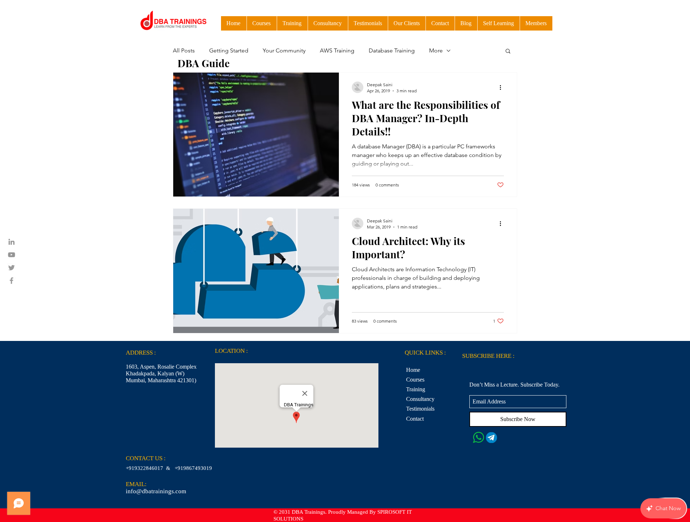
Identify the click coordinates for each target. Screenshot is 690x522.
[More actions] (502, 87)
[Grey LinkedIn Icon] (11, 241)
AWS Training (337, 50)
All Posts (184, 50)
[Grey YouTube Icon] (11, 254)
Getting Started (228, 50)
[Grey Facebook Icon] (11, 280)
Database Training (392, 50)
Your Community (284, 50)
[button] (498, 23)
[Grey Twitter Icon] (11, 267)
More (436, 50)
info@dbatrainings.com (156, 491)
